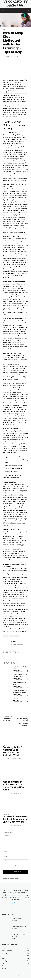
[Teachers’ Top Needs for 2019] (7, 669)
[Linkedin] (12, 656)
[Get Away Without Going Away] (7, 685)
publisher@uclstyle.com (18, 903)
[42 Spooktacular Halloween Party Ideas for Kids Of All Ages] (15, 770)
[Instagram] (15, 907)
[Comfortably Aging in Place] (6, 929)
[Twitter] (8, 656)
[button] (3, 10)
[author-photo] (4, 759)
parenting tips (14, 636)
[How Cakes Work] (6, 921)
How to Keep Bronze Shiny (7, 719)
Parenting (6, 29)
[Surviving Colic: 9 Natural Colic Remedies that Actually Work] (15, 735)
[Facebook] (4, 656)
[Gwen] (4, 56)
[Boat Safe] (7, 701)
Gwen (7, 56)
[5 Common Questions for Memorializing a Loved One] (7, 693)
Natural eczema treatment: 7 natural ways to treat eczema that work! (22, 721)
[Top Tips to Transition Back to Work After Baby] (7, 677)
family (5, 636)
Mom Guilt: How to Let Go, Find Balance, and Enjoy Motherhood (15, 819)
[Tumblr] (20, 656)
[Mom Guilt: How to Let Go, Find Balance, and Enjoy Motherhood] (15, 804)
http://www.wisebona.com (17, 644)
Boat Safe (15, 698)
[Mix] (28, 656)
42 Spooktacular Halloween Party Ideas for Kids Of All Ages (14, 785)
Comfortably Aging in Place (19, 926)
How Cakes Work (16, 918)
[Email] (16, 656)
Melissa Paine (16, 670)
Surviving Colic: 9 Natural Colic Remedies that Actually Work (12, 751)
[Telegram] (24, 656)
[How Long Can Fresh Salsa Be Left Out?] (6, 937)
